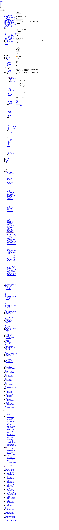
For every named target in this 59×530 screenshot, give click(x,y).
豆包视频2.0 (10, 103)
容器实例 (6, 159)
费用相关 (6, 161)
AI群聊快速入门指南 (8, 40)
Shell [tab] (17, 61)
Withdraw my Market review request (11, 422)
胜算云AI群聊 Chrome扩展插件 (9, 36)
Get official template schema (10, 439)
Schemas (6, 171)
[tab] (37, 47)
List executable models (10, 437)
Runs (5, 449)
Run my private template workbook (11, 462)
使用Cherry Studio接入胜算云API (9, 38)
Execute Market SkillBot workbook (11, 433)
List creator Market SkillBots (10, 417)
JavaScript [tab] (17, 62)
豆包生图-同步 (10, 102)
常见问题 (6, 45)
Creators (6, 416)
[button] (37, 26)
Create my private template (10, 456)
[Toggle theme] (0, 2)
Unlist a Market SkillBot (10, 428)
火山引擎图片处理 (10, 132)
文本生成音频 (10, 135)
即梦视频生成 (10, 94)
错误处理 (6, 44)
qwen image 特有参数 (11, 70)
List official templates (9, 438)
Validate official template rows (10, 444)
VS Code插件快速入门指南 (9, 35)
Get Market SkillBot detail (10, 427)
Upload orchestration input (10, 424)
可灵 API (9, 88)
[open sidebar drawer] (0, 7)
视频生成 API (10, 115)
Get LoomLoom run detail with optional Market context (11, 452)
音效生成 (9, 136)
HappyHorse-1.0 (10, 77)
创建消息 (8, 53)
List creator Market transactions (11, 419)
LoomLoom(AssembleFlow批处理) (9, 232)
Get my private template (10, 457)
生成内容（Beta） (10, 152)
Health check (8, 413)
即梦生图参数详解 (10, 93)
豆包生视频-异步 (10, 100)
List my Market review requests (11, 420)
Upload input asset (9, 423)
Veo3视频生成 (10, 106)
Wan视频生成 (10, 71)
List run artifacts (9, 453)
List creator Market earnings (10, 415)
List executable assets (9, 446)
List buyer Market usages (10, 448)
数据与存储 (6, 160)
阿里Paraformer (10, 80)
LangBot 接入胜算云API (8, 37)
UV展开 (9, 143)
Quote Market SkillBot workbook (11, 435)
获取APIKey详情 (7, 54)
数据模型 (5, 466)
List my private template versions (11, 458)
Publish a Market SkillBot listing (11, 426)
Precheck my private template (10, 464)
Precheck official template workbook (11, 442)
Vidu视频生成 (10, 116)
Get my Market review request (10, 421)
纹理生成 (9, 141)
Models (6, 436)
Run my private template (10, 465)
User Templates (7, 455)
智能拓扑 (9, 142)
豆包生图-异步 (10, 101)
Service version (9, 414)
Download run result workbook (11, 454)
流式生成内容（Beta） (11, 153)
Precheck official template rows (11, 441)
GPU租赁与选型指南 (8, 158)
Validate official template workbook (11, 445)
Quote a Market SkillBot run (10, 434)
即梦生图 (9, 95)
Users (6, 447)
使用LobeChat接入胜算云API (9, 39)
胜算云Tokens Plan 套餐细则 (9, 41)
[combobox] (20, 66)
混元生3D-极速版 (10, 140)
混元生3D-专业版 (10, 139)
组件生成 (9, 144)
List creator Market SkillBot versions (11, 418)
